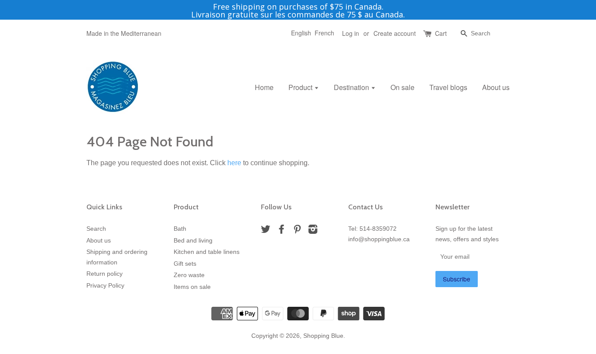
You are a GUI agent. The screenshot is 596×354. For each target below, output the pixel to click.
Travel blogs (448, 87)
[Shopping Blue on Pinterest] (297, 231)
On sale (402, 87)
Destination (352, 87)
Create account (394, 33)
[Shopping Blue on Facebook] (281, 231)
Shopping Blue (323, 336)
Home (264, 87)
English (301, 32)
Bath (180, 229)
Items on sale (192, 287)
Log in (350, 33)
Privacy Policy (105, 285)
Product (301, 87)
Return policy (104, 274)
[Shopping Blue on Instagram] (313, 231)
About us (496, 87)
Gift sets (185, 263)
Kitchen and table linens (207, 252)
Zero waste (189, 275)
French (324, 32)
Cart (441, 33)
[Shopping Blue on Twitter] (266, 231)
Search (96, 229)
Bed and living (193, 240)
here (234, 163)
